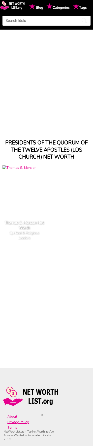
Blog (39, 7)
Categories (61, 7)
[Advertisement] (46, 80)
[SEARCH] (84, 20)
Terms (12, 427)
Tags (83, 7)
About (12, 416)
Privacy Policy (18, 422)
